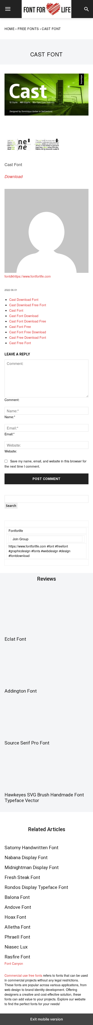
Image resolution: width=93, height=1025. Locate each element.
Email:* (9, 434)
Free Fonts (28, 28)
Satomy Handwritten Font (31, 847)
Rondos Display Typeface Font (36, 887)
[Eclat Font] (46, 612)
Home (9, 28)
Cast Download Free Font (27, 305)
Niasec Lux (16, 947)
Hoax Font (15, 917)
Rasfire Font (17, 957)
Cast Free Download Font (27, 337)
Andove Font (18, 907)
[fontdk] (46, 271)
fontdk (9, 276)
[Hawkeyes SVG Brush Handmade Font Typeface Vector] (46, 768)
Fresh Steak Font (22, 877)
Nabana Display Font (26, 857)
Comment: (12, 399)
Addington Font (21, 691)
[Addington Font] (46, 664)
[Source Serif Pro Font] (46, 716)
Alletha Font (17, 927)
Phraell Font (17, 937)
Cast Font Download (23, 315)
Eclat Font (15, 639)
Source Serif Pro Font (27, 743)
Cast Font (16, 310)
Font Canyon (14, 963)
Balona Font (17, 897)
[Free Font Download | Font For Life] (46, 9)
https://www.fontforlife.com (32, 276)
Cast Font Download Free (27, 321)
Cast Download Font (23, 299)
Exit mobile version (46, 1019)
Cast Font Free (20, 326)
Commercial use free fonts (23, 975)
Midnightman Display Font (32, 867)
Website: (11, 451)
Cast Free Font (20, 343)
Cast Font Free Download (27, 332)
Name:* (10, 417)
